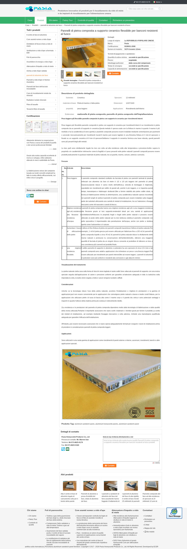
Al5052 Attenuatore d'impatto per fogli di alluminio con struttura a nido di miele (125, 535)
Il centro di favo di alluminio (37, 35)
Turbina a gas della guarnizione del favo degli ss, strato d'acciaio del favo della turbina (59, 518)
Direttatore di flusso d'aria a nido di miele (39, 45)
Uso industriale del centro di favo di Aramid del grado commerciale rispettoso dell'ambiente (92, 543)
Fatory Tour (68, 20)
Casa (30, 20)
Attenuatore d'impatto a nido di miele (40, 66)
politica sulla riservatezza (34, 547)
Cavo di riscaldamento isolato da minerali (39, 94)
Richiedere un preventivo (123, 20)
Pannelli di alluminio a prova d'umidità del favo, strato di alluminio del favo (89, 497)
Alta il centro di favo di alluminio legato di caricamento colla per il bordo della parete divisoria (69, 499)
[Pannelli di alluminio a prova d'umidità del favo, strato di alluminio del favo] (90, 486)
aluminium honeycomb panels (106, 424)
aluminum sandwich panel (84, 424)
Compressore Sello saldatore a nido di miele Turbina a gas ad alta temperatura (58, 525)
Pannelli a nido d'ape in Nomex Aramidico (38, 81)
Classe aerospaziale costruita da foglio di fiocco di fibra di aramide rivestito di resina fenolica (92, 518)
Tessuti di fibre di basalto (36, 109)
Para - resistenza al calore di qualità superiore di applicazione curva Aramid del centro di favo (91, 535)
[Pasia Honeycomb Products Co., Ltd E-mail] (67, 449)
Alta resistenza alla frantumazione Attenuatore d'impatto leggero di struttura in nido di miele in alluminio (126, 519)
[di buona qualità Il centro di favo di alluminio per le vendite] (33, 127)
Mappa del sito (149, 528)
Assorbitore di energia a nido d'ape (40, 62)
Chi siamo (53, 20)
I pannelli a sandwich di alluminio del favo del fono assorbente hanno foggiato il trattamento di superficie (111, 499)
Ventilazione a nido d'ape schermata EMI (40, 52)
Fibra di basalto (32, 105)
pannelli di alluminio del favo (51, 25)
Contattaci (103, 20)
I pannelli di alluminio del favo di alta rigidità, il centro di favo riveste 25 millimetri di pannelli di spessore (130, 499)
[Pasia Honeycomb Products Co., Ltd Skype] (63, 449)
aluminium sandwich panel (129, 424)
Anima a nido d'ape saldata (37, 71)
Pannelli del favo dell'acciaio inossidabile (37, 88)
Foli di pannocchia (33, 57)
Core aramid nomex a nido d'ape (39, 39)
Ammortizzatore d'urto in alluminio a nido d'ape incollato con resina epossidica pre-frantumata (126, 528)
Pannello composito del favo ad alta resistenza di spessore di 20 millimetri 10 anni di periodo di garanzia (151, 499)
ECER (156, 547)
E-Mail (146, 525)
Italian (158, 2)
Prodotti (40, 20)
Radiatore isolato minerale (36, 100)
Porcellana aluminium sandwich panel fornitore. (63, 547)
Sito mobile (150, 532)
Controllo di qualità (86, 20)
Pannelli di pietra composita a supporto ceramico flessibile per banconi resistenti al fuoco (83, 83)
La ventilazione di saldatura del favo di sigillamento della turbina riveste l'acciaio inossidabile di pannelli (59, 542)
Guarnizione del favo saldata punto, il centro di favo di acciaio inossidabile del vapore (58, 533)
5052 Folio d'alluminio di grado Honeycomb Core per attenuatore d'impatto (125, 543)
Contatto (115, 73)
